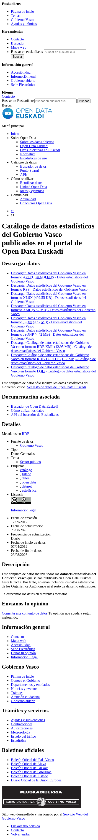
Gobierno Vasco (22, 20)
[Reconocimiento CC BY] (21, 502)
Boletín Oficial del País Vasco (32, 760)
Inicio (15, 134)
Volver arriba (20, 834)
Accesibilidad (21, 72)
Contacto (17, 39)
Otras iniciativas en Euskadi (40, 150)
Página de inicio (22, 11)
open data (29, 482)
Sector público (30, 462)
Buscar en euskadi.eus (27, 52)
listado (26, 474)
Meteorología (20, 732)
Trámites (17, 693)
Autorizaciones (22, 728)
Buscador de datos (33, 166)
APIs (23, 174)
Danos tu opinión (23, 653)
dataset (27, 486)
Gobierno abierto (23, 80)
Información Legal (24, 657)
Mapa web (18, 47)
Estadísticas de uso (33, 158)
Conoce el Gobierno (25, 680)
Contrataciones (21, 724)
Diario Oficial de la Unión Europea (36, 780)
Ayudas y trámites (24, 24)
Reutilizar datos (31, 183)
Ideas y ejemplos (32, 191)
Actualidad (28, 199)
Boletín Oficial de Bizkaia (29, 768)
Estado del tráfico (23, 736)
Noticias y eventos (24, 689)
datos (25, 478)
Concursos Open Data (36, 203)
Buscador (18, 43)
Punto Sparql (29, 170)
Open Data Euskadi (34, 146)
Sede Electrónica (23, 85)
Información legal (23, 76)
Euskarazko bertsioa (25, 826)
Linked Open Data (33, 187)
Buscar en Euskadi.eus (18, 101)
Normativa (27, 154)
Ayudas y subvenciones (28, 720)
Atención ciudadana (25, 697)
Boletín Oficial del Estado (29, 776)
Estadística (18, 740)
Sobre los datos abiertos (37, 142)
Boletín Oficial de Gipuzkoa (31, 772)
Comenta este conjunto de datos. (25, 613)
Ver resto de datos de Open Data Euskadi (56, 387)
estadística (29, 490)
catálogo (26, 470)
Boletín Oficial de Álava (28, 764)
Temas (15, 15)
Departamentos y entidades (30, 684)
